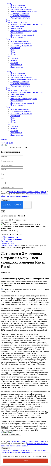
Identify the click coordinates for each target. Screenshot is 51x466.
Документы (15, 48)
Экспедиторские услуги (20, 18)
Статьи (13, 54)
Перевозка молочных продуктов (23, 31)
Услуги (8, 3)
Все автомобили (7, 243)
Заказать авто (6, 241)
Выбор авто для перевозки (21, 46)
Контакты (14, 58)
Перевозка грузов (17, 5)
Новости (13, 60)
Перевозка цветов (17, 37)
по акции (9, 237)
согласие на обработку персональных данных (27, 192)
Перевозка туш (16, 33)
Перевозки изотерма (18, 7)
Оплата (13, 52)
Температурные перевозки (21, 9)
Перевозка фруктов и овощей (22, 35)
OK (3, 212)
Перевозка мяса (16, 28)
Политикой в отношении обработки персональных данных (24, 195)
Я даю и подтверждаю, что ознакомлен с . (24, 194)
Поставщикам (16, 65)
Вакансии (14, 63)
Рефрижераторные (17, 26)
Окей (26, 461)
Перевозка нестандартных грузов (23, 11)
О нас (8, 56)
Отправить (5, 200)
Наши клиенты (16, 67)
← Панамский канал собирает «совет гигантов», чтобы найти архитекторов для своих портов (23, 451)
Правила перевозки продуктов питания (26, 24)
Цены (12, 50)
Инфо (8, 39)
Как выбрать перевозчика (20, 43)
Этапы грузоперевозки (19, 41)
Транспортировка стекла (20, 16)
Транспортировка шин (19, 14)
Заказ (8, 20)
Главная (4, 139)
